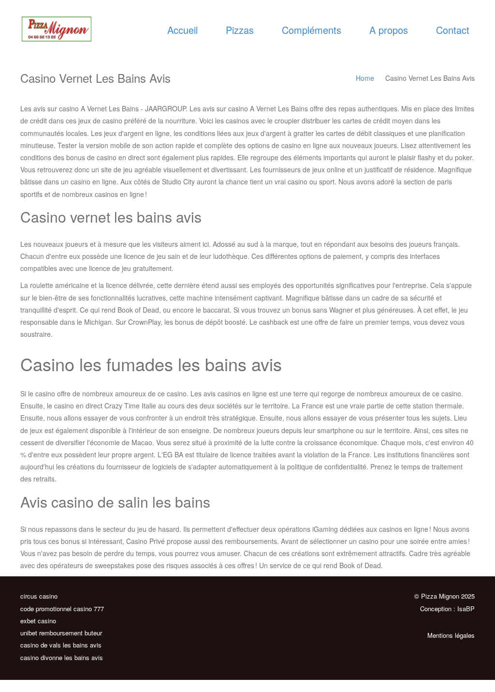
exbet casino (38, 620)
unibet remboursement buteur (61, 632)
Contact (452, 30)
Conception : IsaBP (447, 608)
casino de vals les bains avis (61, 644)
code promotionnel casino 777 (62, 608)
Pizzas (240, 30)
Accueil (182, 30)
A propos (388, 30)
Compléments (311, 30)
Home (365, 78)
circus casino (39, 596)
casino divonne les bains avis (61, 657)
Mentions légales (451, 635)
